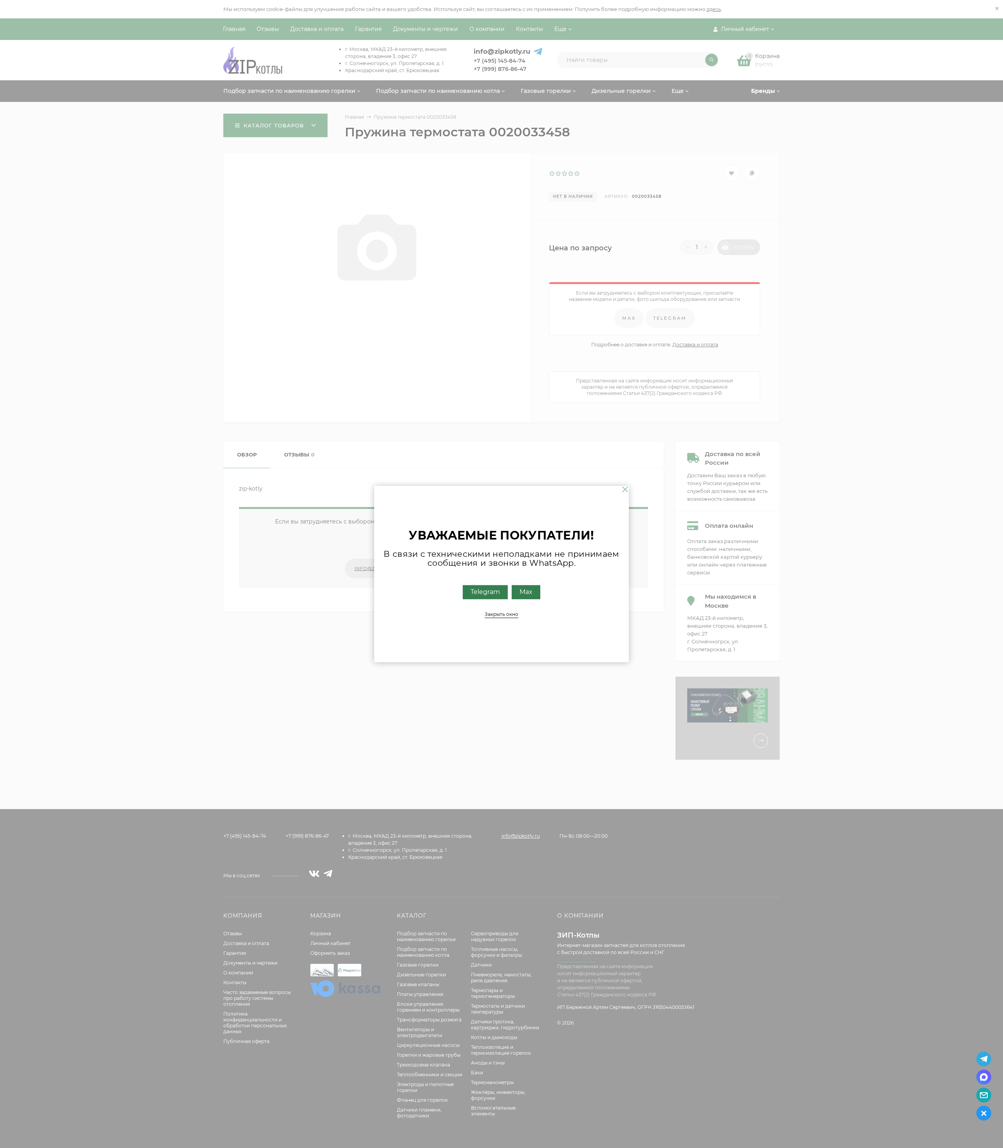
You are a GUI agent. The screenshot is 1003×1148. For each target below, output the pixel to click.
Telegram (485, 592)
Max (526, 592)
